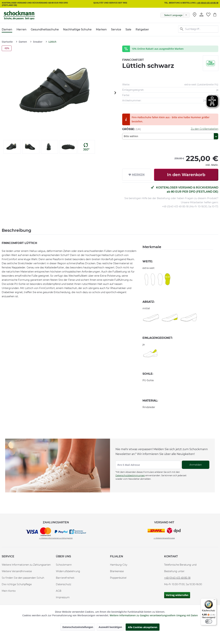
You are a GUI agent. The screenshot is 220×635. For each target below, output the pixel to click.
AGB (58, 590)
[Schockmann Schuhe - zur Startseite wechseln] (19, 15)
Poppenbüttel (118, 577)
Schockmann (64, 564)
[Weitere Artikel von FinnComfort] (210, 63)
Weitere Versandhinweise (17, 571)
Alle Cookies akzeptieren (142, 627)
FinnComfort (133, 60)
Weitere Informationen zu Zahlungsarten (26, 564)
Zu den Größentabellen (204, 128)
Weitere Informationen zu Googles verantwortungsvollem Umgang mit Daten (154, 615)
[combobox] (170, 136)
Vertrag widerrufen (177, 595)
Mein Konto (9, 590)
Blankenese (117, 571)
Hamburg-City (118, 564)
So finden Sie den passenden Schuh (23, 577)
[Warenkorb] (215, 15)
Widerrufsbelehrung (68, 571)
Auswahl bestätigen (110, 627)
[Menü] (214, 600)
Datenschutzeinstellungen (77, 627)
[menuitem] (194, 15)
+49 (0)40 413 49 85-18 (207, 3)
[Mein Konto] (201, 15)
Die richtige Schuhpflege (17, 584)
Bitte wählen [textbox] (131, 136)
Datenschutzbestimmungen (130, 475)
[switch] (208, 621)
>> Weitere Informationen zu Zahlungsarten (56, 538)
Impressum (63, 597)
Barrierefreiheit (65, 577)
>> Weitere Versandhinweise (164, 538)
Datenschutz (63, 584)
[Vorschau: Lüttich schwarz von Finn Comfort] (12, 147)
